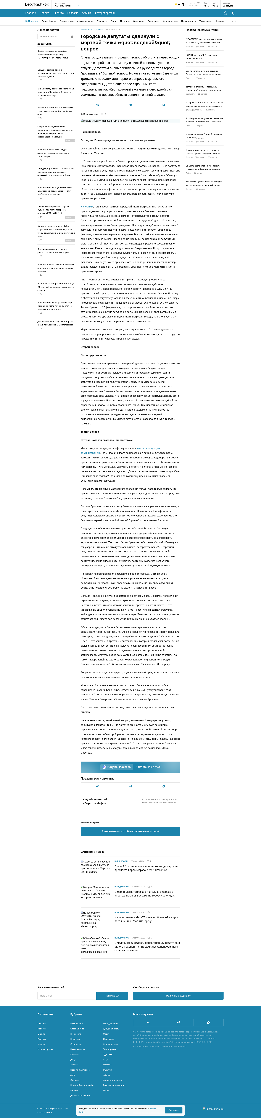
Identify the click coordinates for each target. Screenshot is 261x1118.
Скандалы (75, 1080)
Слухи (106, 1059)
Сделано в (44, 1113)
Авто (72, 1075)
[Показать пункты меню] (233, 21)
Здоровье (108, 1054)
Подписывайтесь (119, 767)
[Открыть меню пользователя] (225, 13)
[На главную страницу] (37, 4)
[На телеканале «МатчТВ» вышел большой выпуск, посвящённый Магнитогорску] (96, 920)
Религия (74, 1090)
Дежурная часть (85, 21)
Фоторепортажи (105, 13)
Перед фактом (49, 21)
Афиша (86, 13)
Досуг (73, 1059)
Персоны (107, 1064)
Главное (30, 13)
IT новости (102, 21)
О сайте (59, 13)
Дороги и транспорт (80, 1095)
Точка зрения (206, 21)
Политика (125, 21)
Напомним (87, 206)
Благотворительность (113, 1085)
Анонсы (74, 1064)
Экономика (138, 21)
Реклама (72, 13)
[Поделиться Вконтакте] (97, 105)
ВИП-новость (31, 21)
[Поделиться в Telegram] (130, 105)
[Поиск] (234, 13)
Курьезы (220, 21)
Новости (45, 13)
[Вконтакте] (148, 1022)
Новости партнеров (80, 1070)
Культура (107, 1070)
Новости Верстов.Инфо (81, 1085)
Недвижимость (188, 21)
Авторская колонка (112, 1080)
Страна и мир (67, 21)
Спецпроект (154, 21)
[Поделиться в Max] (163, 105)
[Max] (208, 1022)
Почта (106, 1090)
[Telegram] (178, 1022)
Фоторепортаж (170, 21)
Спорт (114, 21)
